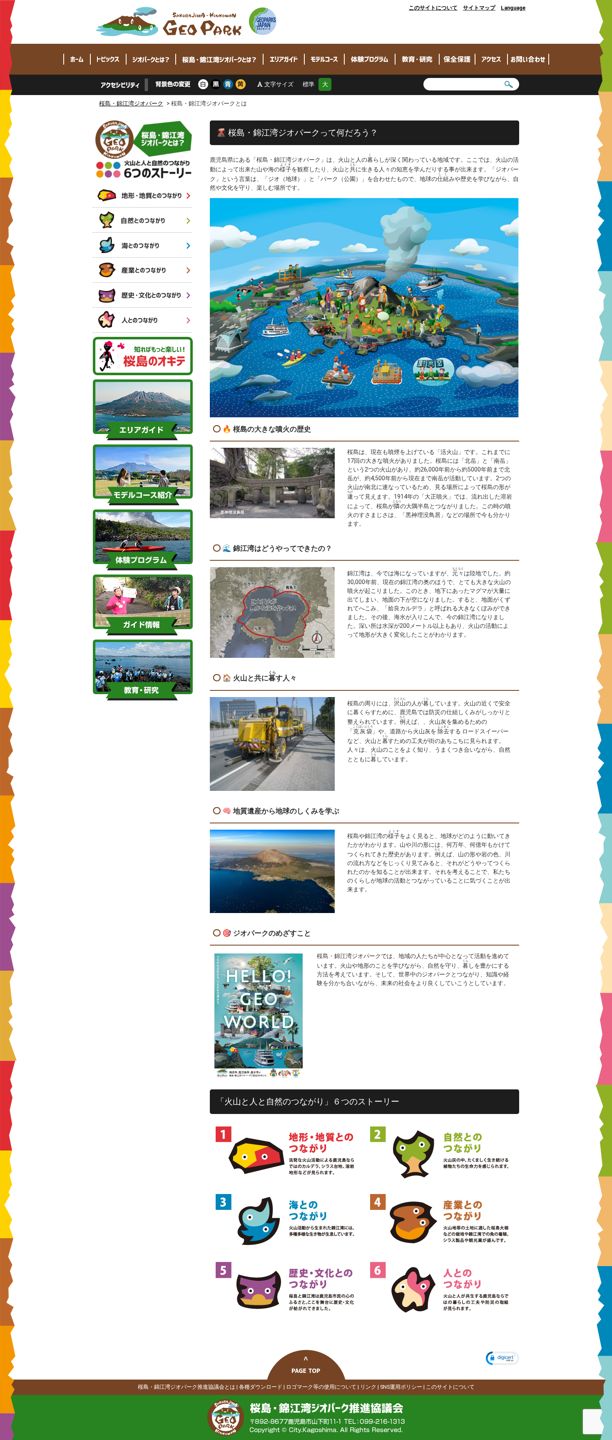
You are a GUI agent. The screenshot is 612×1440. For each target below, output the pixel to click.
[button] (502, 1358)
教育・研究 (417, 59)
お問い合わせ (528, 59)
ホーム (77, 59)
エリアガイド (284, 59)
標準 (308, 84)
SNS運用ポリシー (401, 1387)
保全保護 (457, 59)
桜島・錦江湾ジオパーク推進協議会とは (186, 1387)
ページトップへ (306, 1365)
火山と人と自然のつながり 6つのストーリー (144, 149)
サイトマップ (479, 8)
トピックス (108, 59)
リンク (368, 1387)
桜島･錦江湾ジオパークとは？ (219, 59)
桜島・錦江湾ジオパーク (186, 22)
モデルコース (324, 59)
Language (513, 8)
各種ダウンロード (260, 1387)
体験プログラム (370, 59)
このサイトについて (433, 8)
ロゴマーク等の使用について (321, 1387)
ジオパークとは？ (151, 59)
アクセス (491, 59)
